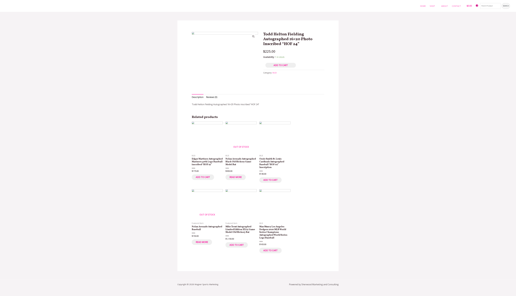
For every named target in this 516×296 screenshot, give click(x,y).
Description (197, 97)
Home (423, 6)
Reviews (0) (211, 97)
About (444, 6)
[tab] (197, 97)
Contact (456, 6)
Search (506, 6)
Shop (432, 6)
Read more (236, 177)
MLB (274, 72)
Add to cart (281, 65)
